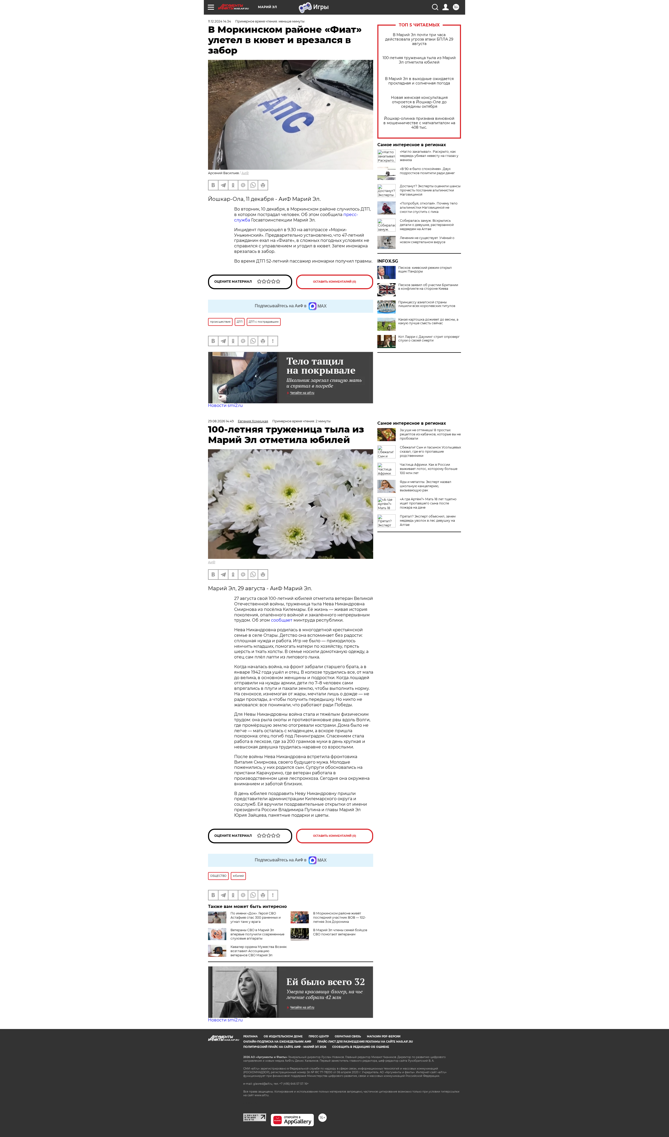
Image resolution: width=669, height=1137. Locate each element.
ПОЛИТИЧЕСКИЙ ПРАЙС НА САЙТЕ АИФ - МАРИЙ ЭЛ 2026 (284, 1047)
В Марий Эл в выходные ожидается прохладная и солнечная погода (419, 81)
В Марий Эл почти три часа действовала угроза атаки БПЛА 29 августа (419, 39)
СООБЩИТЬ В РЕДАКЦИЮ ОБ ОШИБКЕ (360, 1047)
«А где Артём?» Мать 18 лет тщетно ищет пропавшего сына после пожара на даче (428, 503)
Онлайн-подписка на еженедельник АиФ (277, 1041)
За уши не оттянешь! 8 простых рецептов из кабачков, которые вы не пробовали (430, 434)
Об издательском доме (283, 1036)
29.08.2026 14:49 (221, 421)
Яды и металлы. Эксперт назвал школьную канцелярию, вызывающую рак (425, 486)
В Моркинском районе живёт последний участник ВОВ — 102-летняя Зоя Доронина (339, 917)
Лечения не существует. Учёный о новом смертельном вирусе (427, 240)
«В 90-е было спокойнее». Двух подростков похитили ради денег (427, 171)
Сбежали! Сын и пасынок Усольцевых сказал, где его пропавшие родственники (430, 451)
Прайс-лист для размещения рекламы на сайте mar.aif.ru (365, 1041)
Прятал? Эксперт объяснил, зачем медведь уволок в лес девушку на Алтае (427, 520)
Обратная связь (348, 1036)
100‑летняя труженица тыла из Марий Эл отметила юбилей (419, 60)
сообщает (282, 620)
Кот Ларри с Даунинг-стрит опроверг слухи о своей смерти (429, 338)
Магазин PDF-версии (383, 1036)
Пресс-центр (319, 1036)
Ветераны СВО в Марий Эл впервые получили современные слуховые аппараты (257, 934)
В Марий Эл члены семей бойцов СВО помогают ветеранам (340, 932)
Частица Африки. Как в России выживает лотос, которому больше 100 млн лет (428, 469)
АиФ (245, 173)
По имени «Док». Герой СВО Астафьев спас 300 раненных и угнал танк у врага (255, 917)
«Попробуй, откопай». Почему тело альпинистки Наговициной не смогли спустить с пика (429, 207)
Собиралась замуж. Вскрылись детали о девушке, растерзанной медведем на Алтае (427, 225)
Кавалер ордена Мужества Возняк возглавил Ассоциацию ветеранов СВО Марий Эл (258, 951)
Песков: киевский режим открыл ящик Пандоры (425, 269)
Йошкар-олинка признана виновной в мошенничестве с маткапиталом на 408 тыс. (419, 123)
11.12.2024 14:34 (219, 21)
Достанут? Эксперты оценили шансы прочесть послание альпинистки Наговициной (430, 190)
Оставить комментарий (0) (334, 281)
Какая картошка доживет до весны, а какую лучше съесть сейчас (428, 321)
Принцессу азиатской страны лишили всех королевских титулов (426, 304)
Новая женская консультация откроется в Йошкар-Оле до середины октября (419, 102)
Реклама (250, 1036)
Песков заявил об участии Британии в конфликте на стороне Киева (428, 287)
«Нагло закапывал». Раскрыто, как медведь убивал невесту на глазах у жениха (429, 156)
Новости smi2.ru (225, 405)
